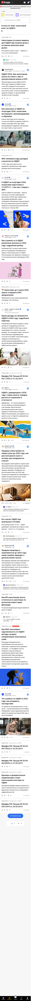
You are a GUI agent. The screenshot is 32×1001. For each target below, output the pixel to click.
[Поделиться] (12, 56)
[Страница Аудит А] (3, 388)
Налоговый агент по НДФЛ (18, 71)
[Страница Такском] (3, 104)
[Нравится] (6, 56)
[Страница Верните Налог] (3, 446)
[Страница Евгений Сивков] (3, 70)
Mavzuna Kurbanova (11, 585)
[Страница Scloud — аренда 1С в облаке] (3, 309)
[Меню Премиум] (12, 2)
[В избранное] (7, 98)
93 (18, 823)
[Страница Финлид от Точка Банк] (3, 236)
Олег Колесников (10, 536)
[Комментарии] (2, 98)
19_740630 (8, 507)
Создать (15, 999)
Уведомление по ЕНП (14, 287)
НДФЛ (10, 37)
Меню (21, 999)
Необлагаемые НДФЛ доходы (12, 312)
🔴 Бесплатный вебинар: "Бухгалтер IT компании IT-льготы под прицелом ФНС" (15, 7)
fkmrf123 (8, 617)
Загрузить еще (16, 816)
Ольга (7, 60)
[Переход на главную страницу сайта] (5, 2)
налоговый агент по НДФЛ (12, 20)
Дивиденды (15, 389)
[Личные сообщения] (24, 2)
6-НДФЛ (14, 105)
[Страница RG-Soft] (3, 178)
